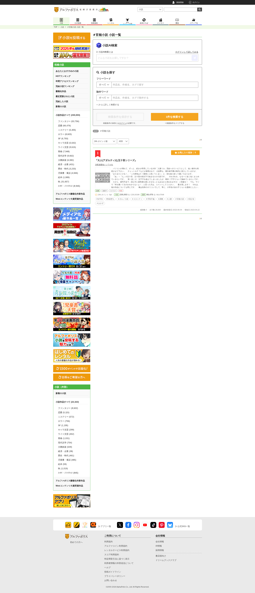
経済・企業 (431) (66, 164)
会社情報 (160, 541)
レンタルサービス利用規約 (116, 550)
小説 (62, 27)
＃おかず (100, 203)
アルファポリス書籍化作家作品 (70, 194)
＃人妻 (169, 199)
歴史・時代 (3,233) (67, 168)
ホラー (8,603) (65, 134)
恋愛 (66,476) (64, 125)
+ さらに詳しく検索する (107, 104)
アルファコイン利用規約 (115, 546)
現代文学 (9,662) (66, 156)
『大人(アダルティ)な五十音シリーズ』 (116, 160)
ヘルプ (107, 567)
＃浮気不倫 (150, 199)
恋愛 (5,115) (63, 412)
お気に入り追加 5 (187, 152)
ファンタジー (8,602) (68, 408)
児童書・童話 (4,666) (68, 173)
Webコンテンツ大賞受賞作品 (69, 199)
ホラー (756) (64, 421)
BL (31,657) (63, 181)
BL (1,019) (63, 468)
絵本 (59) (62, 464)
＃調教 (160, 199)
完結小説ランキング (65, 86)
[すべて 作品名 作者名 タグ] (104, 85)
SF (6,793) (63, 138)
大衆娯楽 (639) (65, 447)
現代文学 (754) (65, 442)
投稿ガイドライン (112, 572)
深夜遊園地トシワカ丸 (104, 165)
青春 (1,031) (64, 438)
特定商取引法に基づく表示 (116, 559)
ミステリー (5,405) (67, 130)
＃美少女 (190, 199)
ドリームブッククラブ (166, 560)
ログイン (196, 2)
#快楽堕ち (110, 199)
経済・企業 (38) (65, 451)
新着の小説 (61, 106)
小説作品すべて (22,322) (67, 402)
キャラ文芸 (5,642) (67, 143)
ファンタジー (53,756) (68, 121)
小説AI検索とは (106, 52)
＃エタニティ (137, 199)
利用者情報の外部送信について (119, 563)
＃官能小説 (179, 199)
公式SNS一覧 (183, 526)
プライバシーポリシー (114, 576)
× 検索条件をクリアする (174, 123)
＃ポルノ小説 (123, 199)
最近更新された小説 (65, 96)
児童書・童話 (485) (67, 460)
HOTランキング (63, 76)
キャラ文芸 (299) (66, 429)
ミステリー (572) (66, 417)
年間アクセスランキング (67, 81)
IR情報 (159, 546)
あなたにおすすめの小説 (67, 71)
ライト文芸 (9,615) (67, 147)
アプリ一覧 (106, 526)
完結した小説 (62, 101)
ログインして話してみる (186, 52)
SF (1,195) (63, 425)
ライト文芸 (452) (66, 434)
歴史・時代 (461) (66, 455)
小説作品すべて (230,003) (68, 115)
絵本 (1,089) (64, 177)
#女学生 (99, 199)
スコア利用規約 (111, 554)
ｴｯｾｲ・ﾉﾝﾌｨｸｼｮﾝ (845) (68, 473)
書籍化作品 (61, 91)
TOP (55, 27)
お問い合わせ (110, 580)
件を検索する (174, 116)
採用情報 (160, 550)
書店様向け (161, 556)
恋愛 (97, 191)
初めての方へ (76, 542)
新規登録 (180, 2)
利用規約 (108, 541)
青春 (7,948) (64, 151)
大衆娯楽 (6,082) (66, 160)
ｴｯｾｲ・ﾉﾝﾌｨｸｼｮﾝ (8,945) (69, 186)
